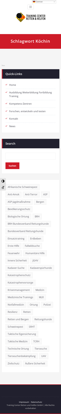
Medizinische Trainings (20, 297)
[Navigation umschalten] (30, 6)
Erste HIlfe (13, 245)
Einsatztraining (16, 238)
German (39, 2)
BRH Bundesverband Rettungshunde (28, 223)
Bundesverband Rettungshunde (25, 231)
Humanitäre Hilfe (35, 253)
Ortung (34, 304)
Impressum (24, 402)
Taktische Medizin (18, 341)
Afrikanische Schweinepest (22, 187)
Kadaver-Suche (16, 268)
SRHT (32, 326)
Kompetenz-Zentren (20, 103)
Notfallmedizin (16, 304)
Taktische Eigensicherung (22, 334)
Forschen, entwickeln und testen (27, 111)
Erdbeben (35, 238)
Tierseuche (41, 348)
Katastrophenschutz (19, 275)
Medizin (40, 290)
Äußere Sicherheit (35, 363)
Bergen (40, 201)
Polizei (47, 304)
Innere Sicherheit (17, 260)
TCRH (36, 341)
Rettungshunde (43, 319)
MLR (41, 297)
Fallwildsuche (32, 245)
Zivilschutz (13, 363)
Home (12, 85)
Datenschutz (36, 402)
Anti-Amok (13, 194)
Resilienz (12, 312)
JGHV (35, 260)
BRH (37, 216)
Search (10, 144)
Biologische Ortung (18, 216)
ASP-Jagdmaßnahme (19, 201)
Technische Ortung (18, 348)
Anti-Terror (31, 194)
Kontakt (13, 118)
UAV (43, 356)
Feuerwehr (14, 253)
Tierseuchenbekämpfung (22, 356)
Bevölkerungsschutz (19, 209)
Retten (27, 312)
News (12, 126)
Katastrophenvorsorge (20, 282)
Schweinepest (15, 326)
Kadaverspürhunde (41, 268)
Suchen (12, 165)
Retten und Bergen (18, 319)
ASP (45, 194)
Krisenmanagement (19, 290)
